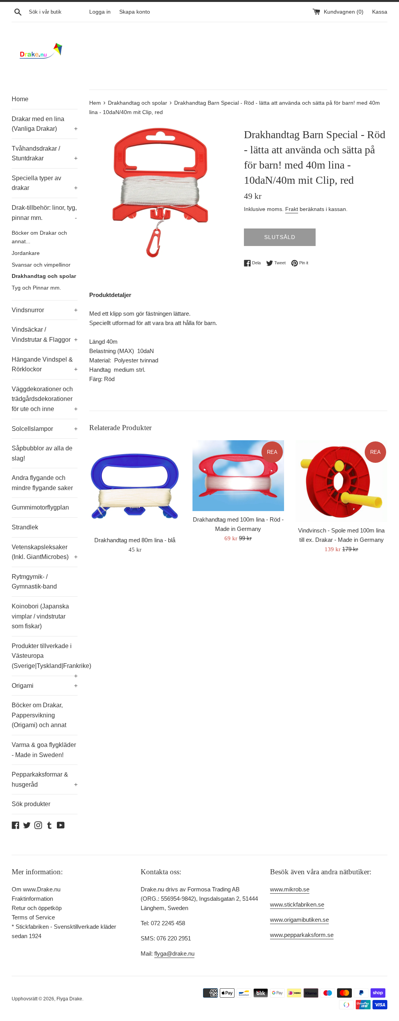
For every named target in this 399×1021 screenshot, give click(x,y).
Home (20, 99)
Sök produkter (31, 804)
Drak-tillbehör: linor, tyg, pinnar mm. (44, 212)
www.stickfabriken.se (297, 904)
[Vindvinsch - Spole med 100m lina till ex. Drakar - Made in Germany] (341, 481)
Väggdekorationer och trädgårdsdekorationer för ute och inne (45, 399)
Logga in (100, 12)
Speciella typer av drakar (45, 183)
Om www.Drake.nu (36, 889)
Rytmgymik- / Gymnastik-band (34, 581)
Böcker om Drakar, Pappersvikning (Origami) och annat (39, 715)
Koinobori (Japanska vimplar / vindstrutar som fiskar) (40, 616)
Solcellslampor (45, 428)
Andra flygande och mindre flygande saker (42, 482)
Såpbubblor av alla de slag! (42, 453)
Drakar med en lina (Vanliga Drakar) (45, 124)
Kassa (379, 12)
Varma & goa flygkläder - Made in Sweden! (44, 750)
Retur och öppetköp (37, 908)
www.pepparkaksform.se (302, 934)
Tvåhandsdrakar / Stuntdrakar (45, 153)
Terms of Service (33, 917)
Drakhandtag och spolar (44, 276)
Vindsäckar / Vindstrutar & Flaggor (45, 334)
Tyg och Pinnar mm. (36, 288)
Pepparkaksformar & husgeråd (45, 779)
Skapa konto (134, 12)
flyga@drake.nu (174, 953)
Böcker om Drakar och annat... (39, 237)
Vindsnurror (45, 310)
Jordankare (26, 253)
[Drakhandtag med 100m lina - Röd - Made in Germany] (238, 475)
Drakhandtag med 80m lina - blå (134, 540)
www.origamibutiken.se (299, 919)
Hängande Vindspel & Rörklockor (45, 364)
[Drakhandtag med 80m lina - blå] (135, 486)
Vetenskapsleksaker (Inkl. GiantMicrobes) (45, 552)
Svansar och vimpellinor (41, 265)
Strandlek (25, 527)
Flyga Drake (69, 999)
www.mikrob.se (289, 889)
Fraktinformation (32, 898)
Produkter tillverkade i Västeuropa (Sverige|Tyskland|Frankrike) (45, 659)
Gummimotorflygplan (40, 507)
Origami (45, 685)
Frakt (291, 209)
